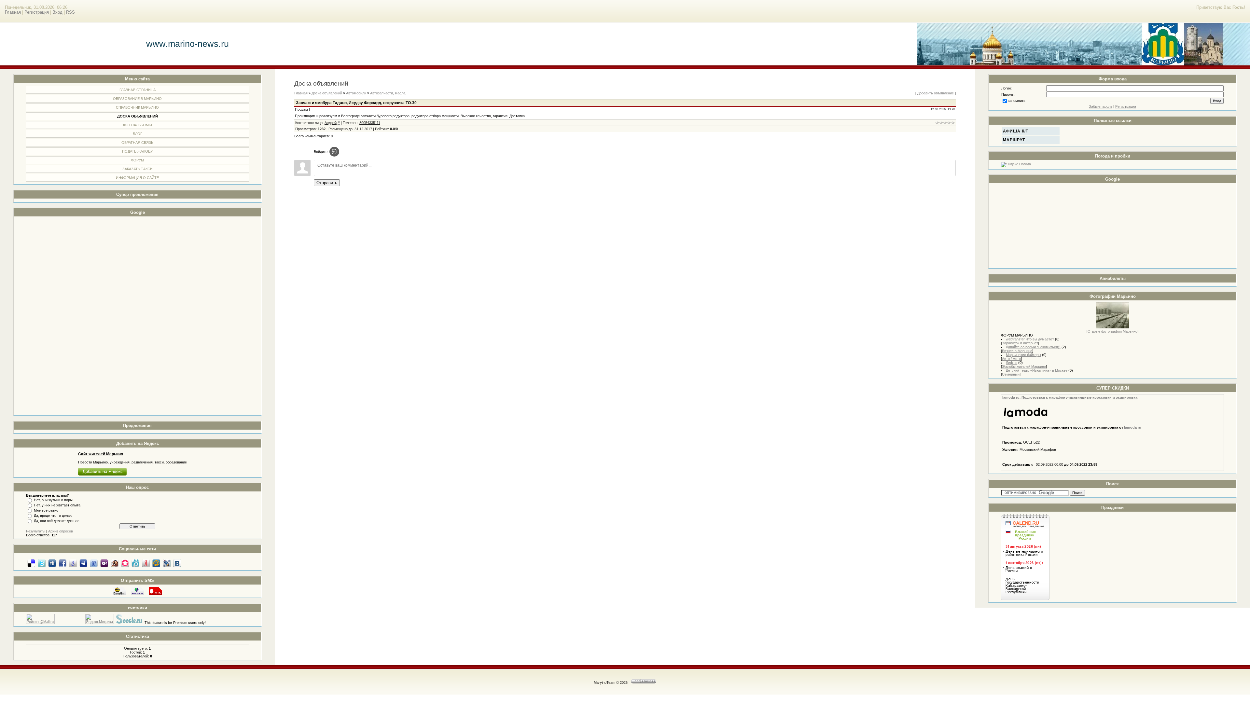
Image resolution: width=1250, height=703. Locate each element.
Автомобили (356, 93)
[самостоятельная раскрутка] (129, 623)
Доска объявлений (327, 93)
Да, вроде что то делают (54, 515)
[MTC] (155, 595)
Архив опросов (60, 531)
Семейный (1011, 374)
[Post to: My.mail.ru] (156, 563)
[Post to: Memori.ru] (125, 563)
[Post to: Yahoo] (104, 563)
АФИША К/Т (1015, 131)
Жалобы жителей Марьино (1024, 366)
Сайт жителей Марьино (100, 454)
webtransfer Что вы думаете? (1030, 339)
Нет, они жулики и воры (53, 500)
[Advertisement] (52, 316)
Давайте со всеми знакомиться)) (1033, 347)
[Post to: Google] (73, 563)
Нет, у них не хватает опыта (57, 505)
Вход (57, 12)
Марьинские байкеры (1023, 355)
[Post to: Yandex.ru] (146, 563)
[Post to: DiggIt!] (52, 563)
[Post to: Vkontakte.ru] (177, 563)
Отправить (326, 182)
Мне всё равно (46, 510)
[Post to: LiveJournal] (166, 563)
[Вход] (334, 152)
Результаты (35, 531)
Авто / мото (1011, 359)
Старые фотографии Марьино (1112, 331)
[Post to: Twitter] (41, 563)
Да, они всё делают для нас (56, 521)
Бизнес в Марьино (1017, 351)
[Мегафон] (137, 595)
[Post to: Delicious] (31, 563)
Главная (13, 12)
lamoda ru (1132, 427)
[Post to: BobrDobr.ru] (114, 563)
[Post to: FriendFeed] (94, 563)
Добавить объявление (935, 93)
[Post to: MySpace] (83, 563)
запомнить (1016, 101)
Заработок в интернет (1020, 343)
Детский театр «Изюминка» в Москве (1036, 370)
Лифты (1011, 363)
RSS (70, 12)
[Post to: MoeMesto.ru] (135, 563)
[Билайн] (120, 595)
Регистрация (36, 12)
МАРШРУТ (1014, 140)
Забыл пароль (1100, 106)
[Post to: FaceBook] (62, 563)
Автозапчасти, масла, (388, 93)
